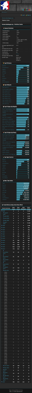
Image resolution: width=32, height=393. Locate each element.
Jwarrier (4, 65)
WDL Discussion (6, 93)
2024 (4, 227)
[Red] (24, 9)
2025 (4, 225)
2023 (4, 229)
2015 (4, 246)
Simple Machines (19, 391)
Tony (3, 170)
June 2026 (6, 218)
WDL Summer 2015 (7, 100)
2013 (4, 382)
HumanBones (5, 67)
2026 (4, 211)
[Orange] (29, 9)
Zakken (4, 71)
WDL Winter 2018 (6, 94)
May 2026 (6, 220)
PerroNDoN (5, 178)
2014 (4, 249)
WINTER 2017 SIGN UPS (7, 119)
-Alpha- (4, 167)
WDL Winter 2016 (6, 98)
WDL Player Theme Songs (8, 123)
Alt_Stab (4, 73)
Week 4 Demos (6, 152)
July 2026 (6, 216)
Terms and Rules (15, 390)
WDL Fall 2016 (6, 103)
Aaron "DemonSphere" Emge (9, 109)
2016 (4, 244)
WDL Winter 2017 (6, 91)
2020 (4, 236)
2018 (4, 240)
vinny (17, 53)
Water (3, 80)
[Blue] (23, 9)
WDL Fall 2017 (6, 87)
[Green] (26, 9)
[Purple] (27, 9)
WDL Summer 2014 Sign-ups (9, 154)
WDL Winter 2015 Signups (8, 137)
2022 (4, 232)
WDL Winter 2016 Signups (8, 129)
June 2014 (6, 365)
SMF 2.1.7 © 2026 (12, 391)
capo (3, 74)
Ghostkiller (4, 176)
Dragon (4, 196)
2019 (4, 238)
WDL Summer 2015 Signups (8, 121)
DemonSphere (5, 82)
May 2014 (6, 367)
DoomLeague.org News (8, 89)
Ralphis (4, 69)
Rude (3, 76)
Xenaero (4, 78)
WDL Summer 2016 (7, 102)
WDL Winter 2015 (6, 96)
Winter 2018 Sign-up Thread (8, 124)
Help (10, 390)
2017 (4, 242)
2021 (4, 234)
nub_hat (4, 161)
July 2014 (6, 270)
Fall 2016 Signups (7, 143)
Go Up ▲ (21, 390)
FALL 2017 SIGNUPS (6, 117)
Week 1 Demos (6, 150)
